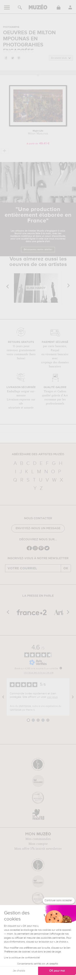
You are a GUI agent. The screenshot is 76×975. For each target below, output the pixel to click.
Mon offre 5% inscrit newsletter (38, 848)
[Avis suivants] (73, 697)
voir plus (52, 697)
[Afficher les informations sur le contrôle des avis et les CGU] (60, 668)
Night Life (38, 132)
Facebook (6, 58)
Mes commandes (38, 839)
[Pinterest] (41, 550)
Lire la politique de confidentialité (22, 958)
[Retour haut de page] (4, 151)
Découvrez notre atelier (38, 249)
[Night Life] (38, 125)
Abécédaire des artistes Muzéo (38, 454)
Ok (65, 568)
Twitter (12, 58)
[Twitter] (47, 550)
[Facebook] (29, 550)
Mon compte (38, 843)
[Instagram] (35, 550)
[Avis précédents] (3, 697)
